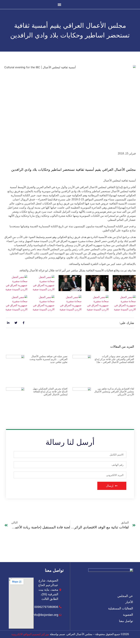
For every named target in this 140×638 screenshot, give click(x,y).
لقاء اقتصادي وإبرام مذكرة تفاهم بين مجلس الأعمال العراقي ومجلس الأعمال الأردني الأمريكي (114, 391)
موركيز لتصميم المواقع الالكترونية (30, 634)
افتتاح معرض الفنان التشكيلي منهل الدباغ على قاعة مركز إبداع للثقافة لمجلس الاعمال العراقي (50, 391)
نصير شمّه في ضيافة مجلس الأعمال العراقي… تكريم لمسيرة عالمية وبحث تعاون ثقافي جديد (48, 359)
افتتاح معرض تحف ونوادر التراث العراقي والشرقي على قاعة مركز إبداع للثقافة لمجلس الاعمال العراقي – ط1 (114, 359)
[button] (59, 4)
